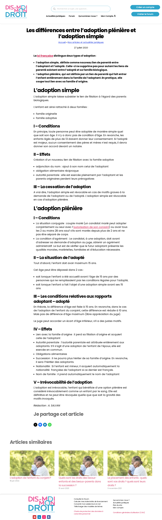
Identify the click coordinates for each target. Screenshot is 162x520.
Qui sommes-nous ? (87, 16)
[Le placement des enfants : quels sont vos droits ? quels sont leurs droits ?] (130, 463)
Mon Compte (107, 16)
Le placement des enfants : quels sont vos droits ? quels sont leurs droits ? (127, 481)
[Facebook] (49, 517)
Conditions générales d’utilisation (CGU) (129, 512)
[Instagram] (44, 517)
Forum (72, 16)
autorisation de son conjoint (91, 227)
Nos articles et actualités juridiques (86, 42)
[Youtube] (34, 517)
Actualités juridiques (55, 16)
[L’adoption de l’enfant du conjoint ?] (32, 463)
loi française (45, 55)
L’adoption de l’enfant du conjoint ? (30, 478)
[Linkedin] (39, 517)
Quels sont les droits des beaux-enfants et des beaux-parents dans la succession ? (80, 481)
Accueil (62, 42)
